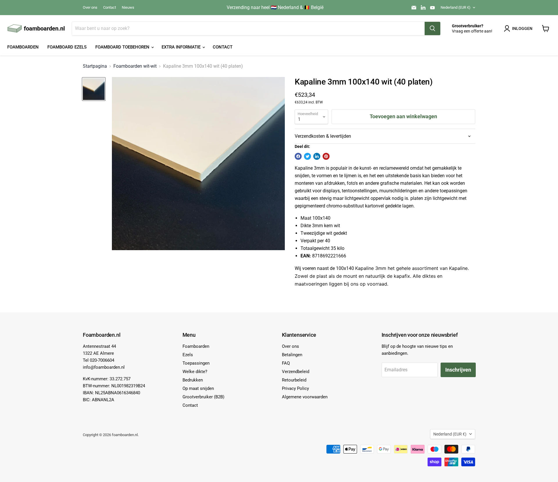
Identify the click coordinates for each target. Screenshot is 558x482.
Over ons (90, 8)
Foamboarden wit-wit (135, 66)
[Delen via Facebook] (298, 156)
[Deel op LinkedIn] (316, 156)
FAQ (286, 363)
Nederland (456, 7)
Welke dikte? (195, 371)
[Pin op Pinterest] (326, 156)
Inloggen (522, 28)
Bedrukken (193, 380)
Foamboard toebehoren (123, 47)
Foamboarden (23, 47)
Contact (109, 8)
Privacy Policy (295, 388)
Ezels (188, 354)
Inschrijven (458, 370)
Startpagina (95, 66)
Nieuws (128, 8)
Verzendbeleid (295, 371)
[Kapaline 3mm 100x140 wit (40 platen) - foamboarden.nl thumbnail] (93, 89)
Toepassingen (196, 363)
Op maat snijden (198, 388)
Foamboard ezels (67, 47)
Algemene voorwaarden (305, 396)
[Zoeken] (432, 28)
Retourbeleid (294, 380)
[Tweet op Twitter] (307, 156)
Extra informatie (182, 47)
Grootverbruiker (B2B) (203, 396)
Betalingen (292, 354)
